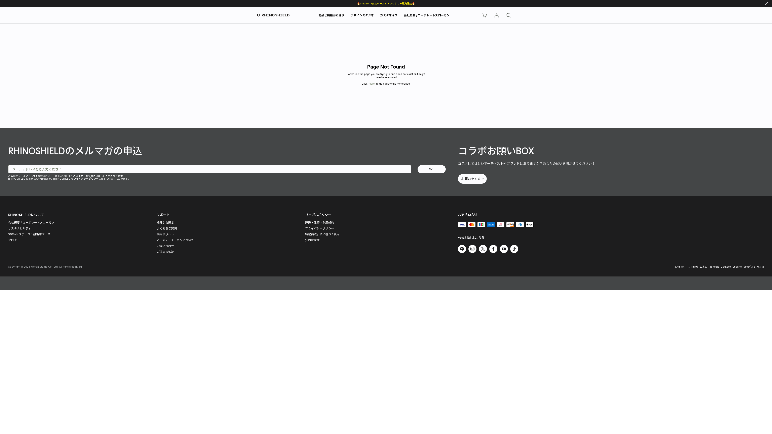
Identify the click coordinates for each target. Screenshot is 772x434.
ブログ (12, 240)
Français (714, 266)
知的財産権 (312, 240)
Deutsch (726, 266)
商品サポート (165, 234)
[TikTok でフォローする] (514, 249)
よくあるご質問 (167, 228)
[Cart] (484, 15)
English (679, 266)
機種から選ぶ (165, 222)
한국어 (760, 266)
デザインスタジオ (362, 15)
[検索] (509, 15)
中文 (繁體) (692, 266)
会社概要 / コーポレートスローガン (427, 15)
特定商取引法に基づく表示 (322, 234)
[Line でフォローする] (462, 249)
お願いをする (471, 179)
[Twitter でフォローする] (483, 249)
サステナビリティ (19, 228)
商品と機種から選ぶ (331, 15)
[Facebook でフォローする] (493, 249)
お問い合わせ (165, 246)
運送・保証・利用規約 (319, 222)
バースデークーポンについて (175, 240)
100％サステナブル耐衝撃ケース (29, 234)
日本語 (703, 266)
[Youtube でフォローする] (504, 249)
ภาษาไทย (749, 266)
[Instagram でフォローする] (472, 249)
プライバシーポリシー (86, 178)
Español (738, 266)
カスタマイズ (388, 15)
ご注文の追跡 (165, 251)
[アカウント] (497, 15)
